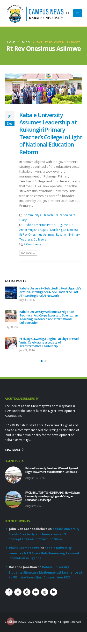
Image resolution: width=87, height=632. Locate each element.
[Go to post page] (11, 293)
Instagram (44, 584)
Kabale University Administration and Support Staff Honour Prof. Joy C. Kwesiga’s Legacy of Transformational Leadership (48, 335)
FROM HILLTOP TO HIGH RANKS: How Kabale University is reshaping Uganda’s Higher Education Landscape (50, 311)
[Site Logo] (35, 13)
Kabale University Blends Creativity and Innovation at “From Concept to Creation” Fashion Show (44, 527)
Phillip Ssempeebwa (24, 540)
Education (61, 215)
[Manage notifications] (10, 621)
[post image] (43, 89)
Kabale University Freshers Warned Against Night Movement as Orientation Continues (49, 290)
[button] (68, 13)
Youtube (35, 584)
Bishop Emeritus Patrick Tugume (46, 225)
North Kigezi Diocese (64, 230)
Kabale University (45, 614)
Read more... (28, 252)
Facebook (9, 584)
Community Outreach (38, 215)
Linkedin (53, 584)
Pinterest (26, 584)
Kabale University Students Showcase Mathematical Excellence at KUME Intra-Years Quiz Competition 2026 (45, 565)
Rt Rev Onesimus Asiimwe (37, 234)
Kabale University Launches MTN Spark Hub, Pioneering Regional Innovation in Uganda (43, 546)
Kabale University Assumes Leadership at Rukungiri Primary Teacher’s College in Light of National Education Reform (50, 133)
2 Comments (32, 244)
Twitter (18, 584)
